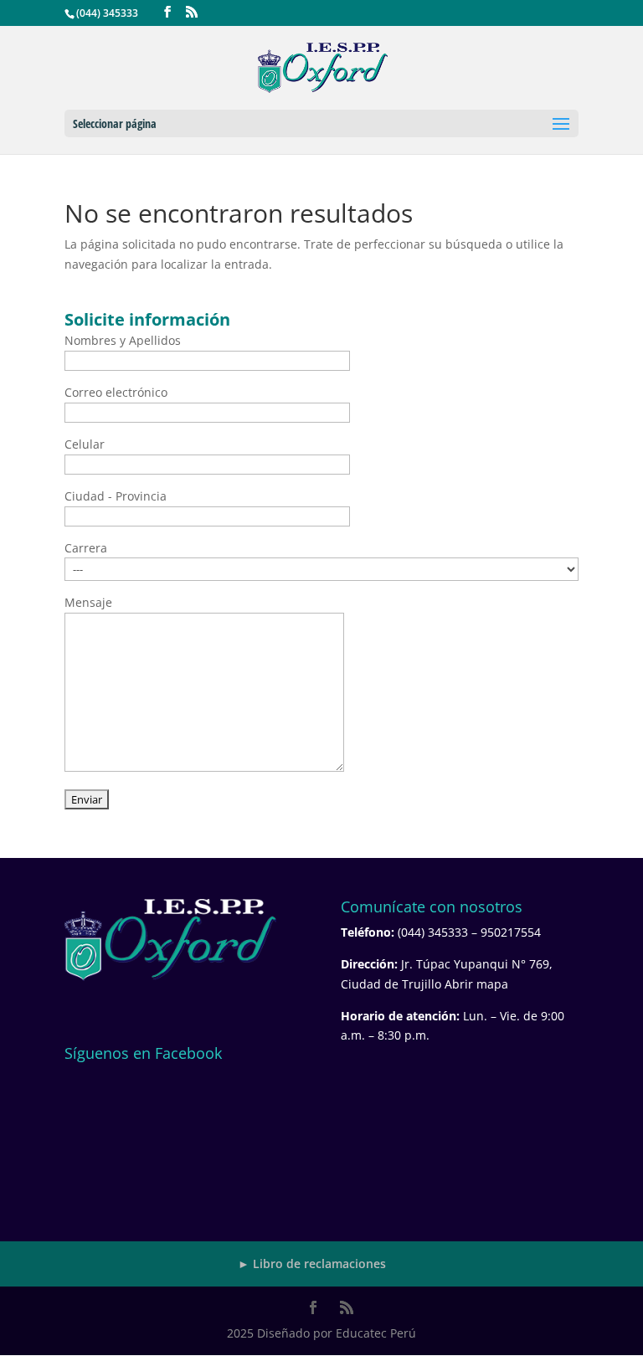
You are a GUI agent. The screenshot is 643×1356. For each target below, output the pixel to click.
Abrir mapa (476, 984)
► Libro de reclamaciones (312, 1263)
